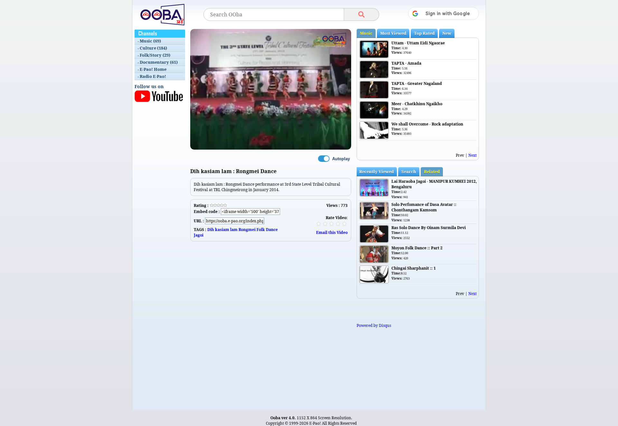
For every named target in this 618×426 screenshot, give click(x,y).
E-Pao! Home (153, 69)
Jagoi (198, 235)
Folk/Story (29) (155, 55)
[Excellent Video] (344, 223)
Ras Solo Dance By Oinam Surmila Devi (428, 227)
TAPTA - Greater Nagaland (416, 83)
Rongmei (247, 229)
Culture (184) (153, 48)
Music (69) (150, 41)
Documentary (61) (159, 62)
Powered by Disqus (374, 325)
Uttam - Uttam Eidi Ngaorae (418, 43)
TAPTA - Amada (406, 63)
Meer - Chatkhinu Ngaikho (416, 103)
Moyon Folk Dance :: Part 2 (417, 248)
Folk (261, 229)
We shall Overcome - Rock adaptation (427, 124)
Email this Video (332, 232)
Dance (272, 229)
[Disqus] (270, 321)
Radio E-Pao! (153, 76)
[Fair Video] (325, 223)
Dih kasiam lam (222, 229)
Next (472, 155)
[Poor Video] (318, 223)
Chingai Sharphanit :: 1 (413, 268)
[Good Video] (338, 223)
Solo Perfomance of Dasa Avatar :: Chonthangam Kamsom (423, 207)
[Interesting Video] (331, 223)
